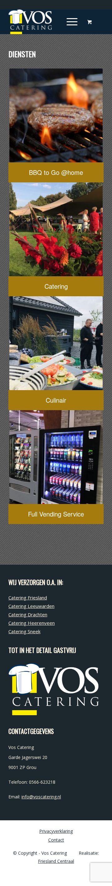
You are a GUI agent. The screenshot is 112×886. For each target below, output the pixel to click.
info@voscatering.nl (41, 797)
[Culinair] (56, 343)
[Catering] (56, 229)
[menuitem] (71, 21)
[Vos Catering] (46, 21)
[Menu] (68, 21)
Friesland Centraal (56, 861)
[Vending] (56, 457)
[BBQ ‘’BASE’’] (56, 115)
